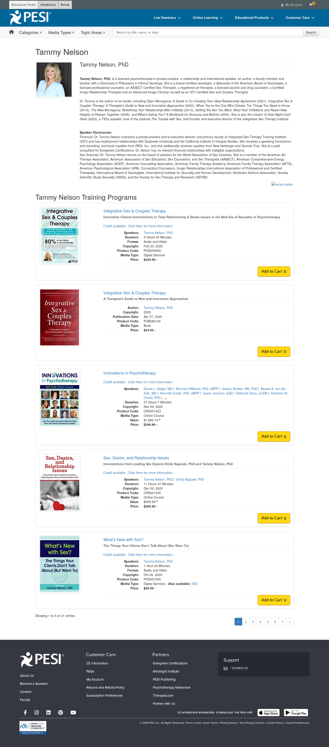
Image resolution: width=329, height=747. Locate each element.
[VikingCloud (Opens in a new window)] (32, 728)
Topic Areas (91, 32)
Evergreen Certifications (170, 663)
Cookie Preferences (298, 723)
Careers (25, 691)
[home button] (11, 32)
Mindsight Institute (166, 671)
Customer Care (298, 17)
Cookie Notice (275, 723)
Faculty (25, 699)
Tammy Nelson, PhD (158, 232)
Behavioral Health (23, 4)
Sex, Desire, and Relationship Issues (136, 457)
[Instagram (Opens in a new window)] (36, 712)
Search (311, 32)
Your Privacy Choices (252, 723)
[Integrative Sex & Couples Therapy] (59, 235)
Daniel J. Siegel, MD (158, 388)
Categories (28, 32)
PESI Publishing (164, 679)
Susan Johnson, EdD (218, 393)
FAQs (90, 671)
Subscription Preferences (104, 695)
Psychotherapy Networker (172, 687)
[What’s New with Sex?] (59, 563)
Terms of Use (193, 723)
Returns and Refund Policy (105, 687)
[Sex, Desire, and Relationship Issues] (59, 482)
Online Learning (205, 17)
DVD (195, 583)
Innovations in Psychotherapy (129, 373)
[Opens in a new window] (282, 184)
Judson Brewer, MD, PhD (239, 388)
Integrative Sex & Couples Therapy (134, 211)
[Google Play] (296, 712)
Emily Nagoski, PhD (190, 479)
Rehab (65, 4)
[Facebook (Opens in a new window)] (25, 712)
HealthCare (48, 4)
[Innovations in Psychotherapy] (59, 397)
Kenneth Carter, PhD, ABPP (179, 393)
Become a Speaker (34, 683)
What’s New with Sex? (123, 539)
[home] (30, 18)
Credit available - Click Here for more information (138, 226)
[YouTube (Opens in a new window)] (73, 712)
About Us (27, 675)
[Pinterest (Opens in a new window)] (60, 712)
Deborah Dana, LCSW (251, 393)
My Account (94, 679)
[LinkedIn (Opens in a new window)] (48, 712)
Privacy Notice (228, 723)
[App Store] (269, 712)
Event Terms (210, 723)
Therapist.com (163, 695)
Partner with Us (164, 703)
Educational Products (252, 17)
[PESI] (41, 659)
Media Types (59, 32)
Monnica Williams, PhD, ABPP (197, 388)
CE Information (97, 663)
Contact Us (240, 668)
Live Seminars (165, 17)
